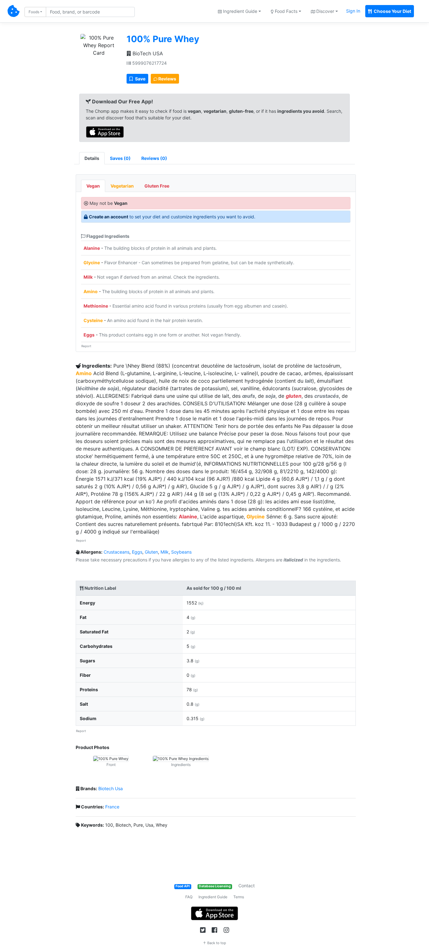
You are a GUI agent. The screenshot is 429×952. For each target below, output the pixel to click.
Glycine (92, 262)
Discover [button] (324, 11)
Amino (91, 291)
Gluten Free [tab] (156, 186)
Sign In (353, 11)
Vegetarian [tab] (122, 186)
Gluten (151, 552)
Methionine (96, 306)
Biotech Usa (110, 788)
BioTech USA (147, 53)
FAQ (189, 897)
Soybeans (181, 552)
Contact (246, 885)
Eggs (89, 334)
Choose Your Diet (392, 11)
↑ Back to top (214, 943)
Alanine (92, 248)
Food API (183, 886)
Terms (238, 897)
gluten (293, 396)
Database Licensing (215, 886)
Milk (88, 277)
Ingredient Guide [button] (239, 11)
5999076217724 (149, 63)
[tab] (120, 158)
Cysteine (93, 320)
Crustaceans (116, 552)
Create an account (108, 216)
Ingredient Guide (212, 897)
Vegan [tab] (93, 186)
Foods (34, 11)
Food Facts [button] (285, 11)
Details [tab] (91, 158)
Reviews (166, 78)
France (112, 806)
